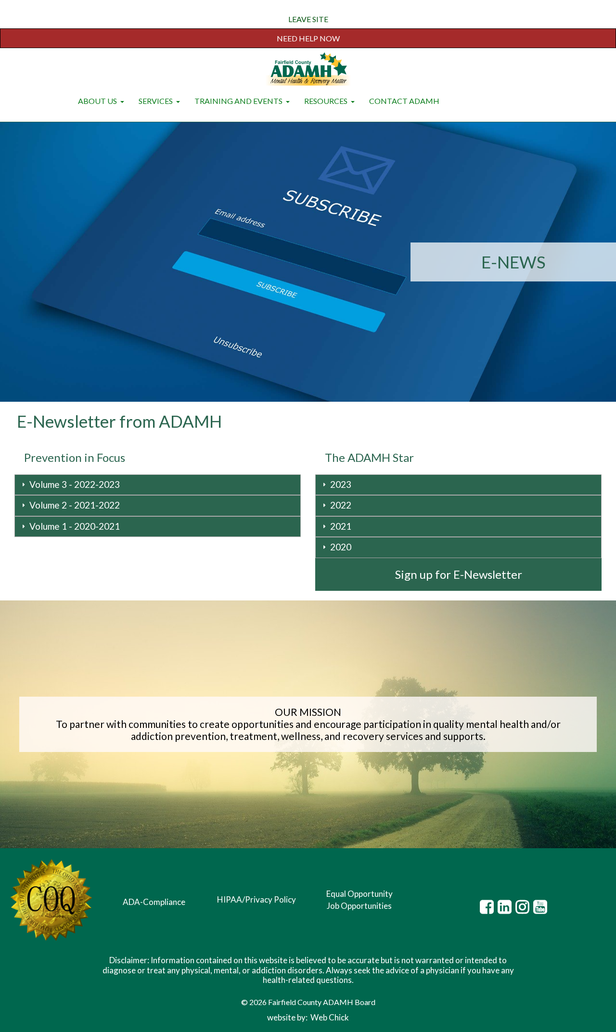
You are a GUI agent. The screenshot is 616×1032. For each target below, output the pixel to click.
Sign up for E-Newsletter (458, 574)
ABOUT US (98, 100)
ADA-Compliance (154, 902)
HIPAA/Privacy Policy (256, 899)
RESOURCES (326, 100)
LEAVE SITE (308, 19)
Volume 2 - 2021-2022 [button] (74, 504)
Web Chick (329, 1017)
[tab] (157, 485)
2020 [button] (340, 546)
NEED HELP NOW (308, 38)
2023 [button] (340, 484)
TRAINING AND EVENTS (239, 100)
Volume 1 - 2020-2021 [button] (74, 526)
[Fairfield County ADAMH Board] (308, 69)
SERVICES (156, 100)
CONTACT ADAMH (404, 100)
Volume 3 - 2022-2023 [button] (74, 484)
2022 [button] (340, 504)
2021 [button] (340, 526)
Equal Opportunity (359, 894)
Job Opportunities (359, 906)
